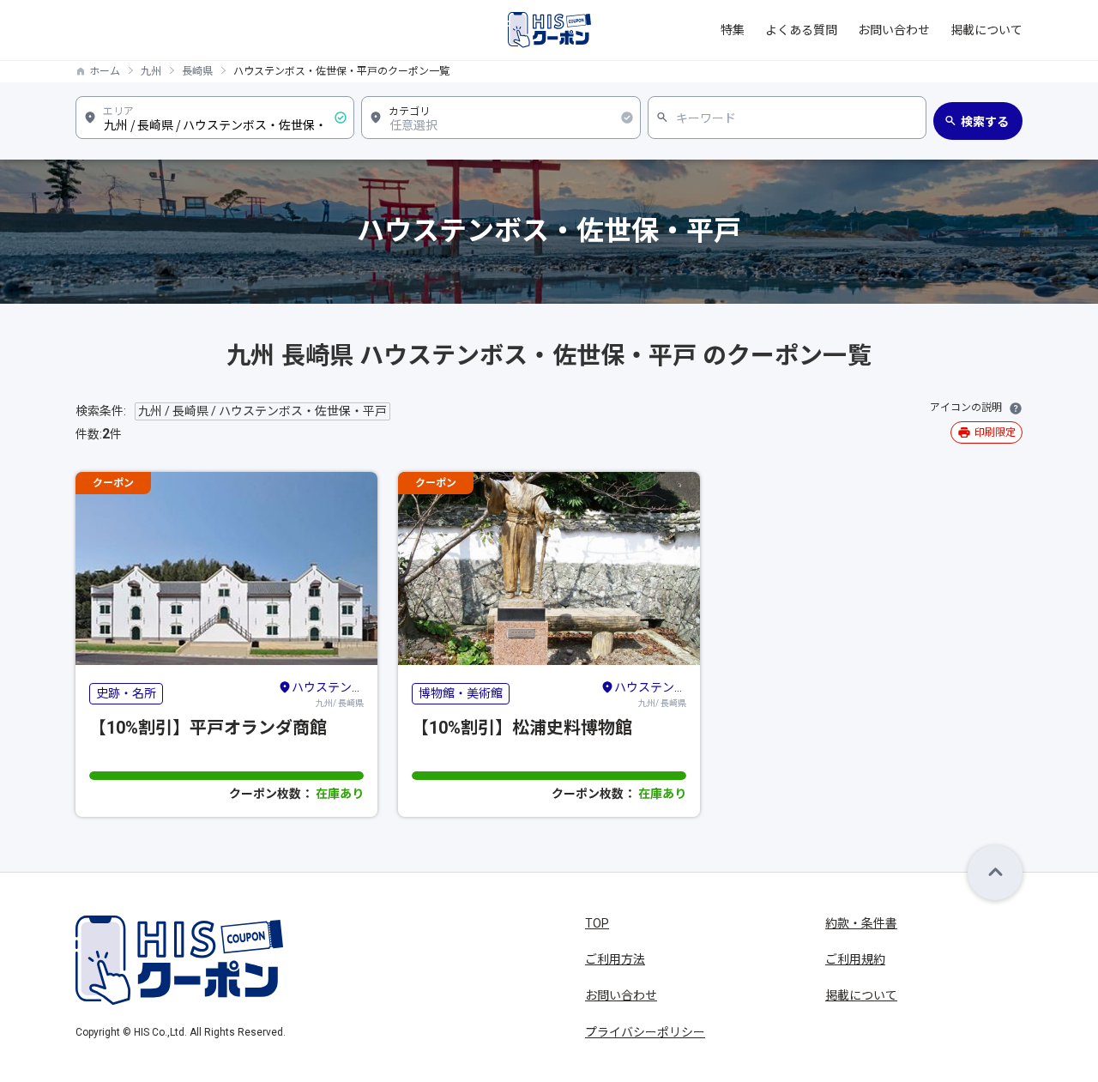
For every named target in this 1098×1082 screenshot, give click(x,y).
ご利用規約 (855, 959)
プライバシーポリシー (645, 1032)
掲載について (986, 30)
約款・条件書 (861, 923)
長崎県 (197, 71)
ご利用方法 (615, 959)
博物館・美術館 (461, 693)
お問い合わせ (894, 30)
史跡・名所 (126, 693)
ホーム (104, 71)
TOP (597, 923)
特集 (733, 30)
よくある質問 (801, 30)
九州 (151, 71)
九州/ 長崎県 (328, 694)
